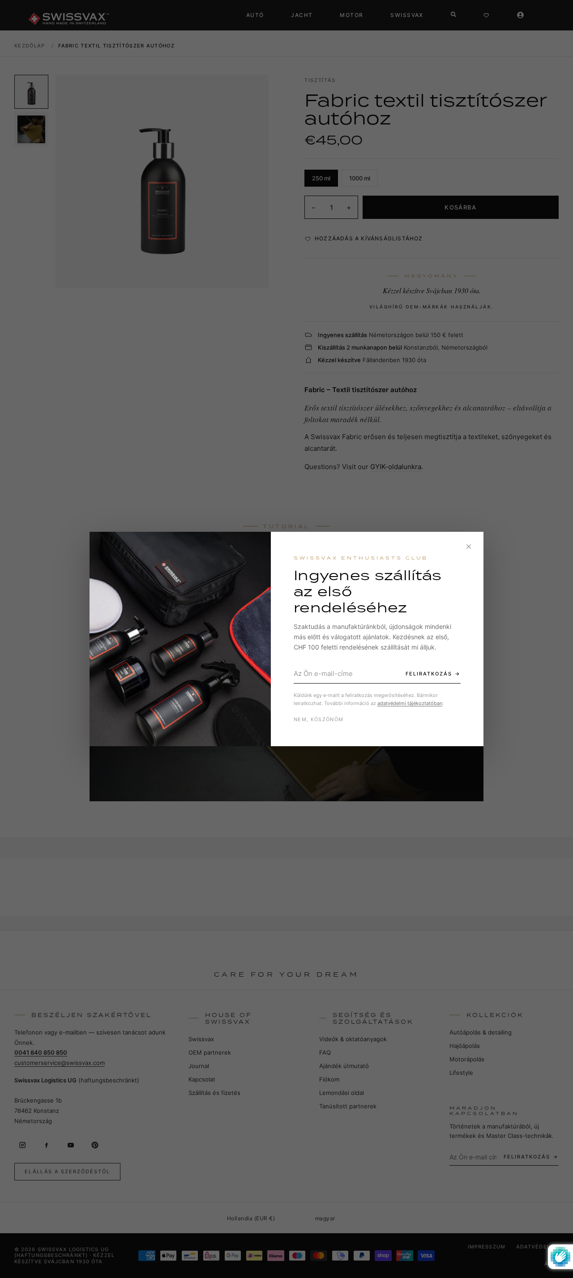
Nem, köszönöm (318, 719)
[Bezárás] (468, 546)
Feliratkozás (429, 674)
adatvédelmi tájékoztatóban (409, 703)
